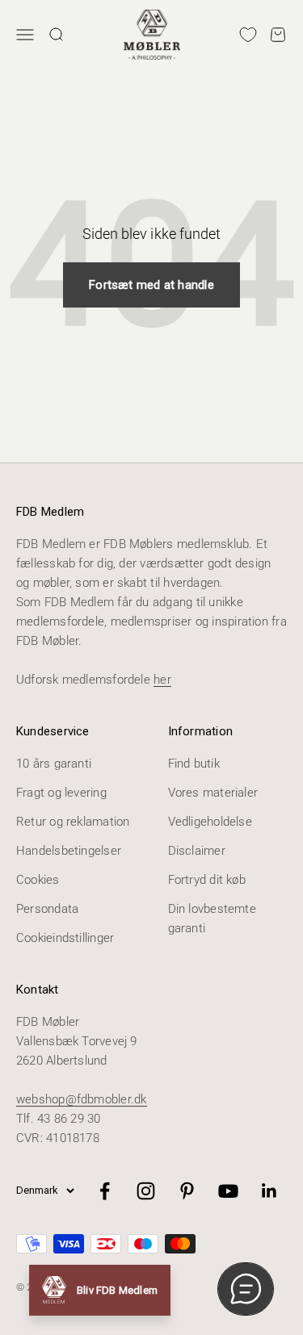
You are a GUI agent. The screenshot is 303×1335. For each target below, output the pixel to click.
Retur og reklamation (73, 821)
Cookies (38, 880)
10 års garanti (53, 763)
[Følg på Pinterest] (187, 1191)
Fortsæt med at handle (151, 285)
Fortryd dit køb (207, 880)
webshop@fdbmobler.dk (81, 1099)
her (162, 679)
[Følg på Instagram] (146, 1191)
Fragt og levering (61, 792)
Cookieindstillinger (65, 938)
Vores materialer (213, 792)
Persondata (47, 909)
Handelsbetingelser (68, 850)
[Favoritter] (248, 35)
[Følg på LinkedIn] (269, 1191)
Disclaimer (196, 850)
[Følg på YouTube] (228, 1191)
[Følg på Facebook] (105, 1191)
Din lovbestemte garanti (212, 918)
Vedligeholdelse (210, 821)
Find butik (194, 763)
